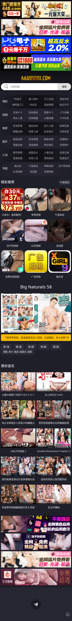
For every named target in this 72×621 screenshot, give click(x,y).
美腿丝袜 (17, 144)
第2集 (19, 346)
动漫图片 (64, 139)
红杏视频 (17, 171)
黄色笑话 (48, 158)
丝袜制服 (33, 118)
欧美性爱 (64, 125)
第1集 (6, 346)
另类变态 (64, 131)
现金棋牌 (48, 104)
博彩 (5, 101)
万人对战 (48, 99)
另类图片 (64, 144)
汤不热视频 (64, 165)
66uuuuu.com (36, 78)
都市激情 (17, 152)
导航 (5, 168)
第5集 (56, 346)
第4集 (44, 346)
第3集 (31, 346)
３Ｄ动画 (64, 112)
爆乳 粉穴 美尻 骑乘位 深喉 (17, 351)
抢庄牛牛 (64, 104)
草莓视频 (48, 165)
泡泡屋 (33, 171)
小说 (5, 155)
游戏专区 (64, 99)
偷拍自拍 (33, 125)
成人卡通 (48, 125)
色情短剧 (48, 171)
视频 (5, 115)
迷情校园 (17, 158)
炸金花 (33, 104)
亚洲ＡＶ (17, 112)
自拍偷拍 (33, 112)
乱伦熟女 (48, 131)
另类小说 (33, 158)
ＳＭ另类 (64, 118)
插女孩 (17, 165)
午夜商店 (33, 165)
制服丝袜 (17, 131)
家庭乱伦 (33, 152)
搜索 (64, 86)
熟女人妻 (17, 118)
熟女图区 (48, 144)
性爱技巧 (64, 158)
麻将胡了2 (17, 104)
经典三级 (33, 131)
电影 (5, 128)
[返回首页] (67, 614)
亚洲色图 (33, 139)
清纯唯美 (33, 144)
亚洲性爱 (17, 125)
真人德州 (33, 99)
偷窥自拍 (17, 139)
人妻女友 (48, 152)
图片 (5, 141)
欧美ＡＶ (48, 112)
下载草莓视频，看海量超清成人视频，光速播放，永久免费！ (36, 337)
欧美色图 (48, 139)
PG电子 (18, 99)
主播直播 (48, 118)
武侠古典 (64, 152)
